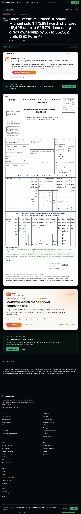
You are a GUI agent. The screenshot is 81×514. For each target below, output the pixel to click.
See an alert (28, 325)
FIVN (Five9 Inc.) (42, 373)
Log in (23, 349)
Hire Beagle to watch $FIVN (23, 72)
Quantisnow (25, 14)
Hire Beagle (13, 325)
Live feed (10, 9)
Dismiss (65, 508)
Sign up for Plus (68, 86)
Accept (74, 508)
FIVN (10, 47)
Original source (9, 361)
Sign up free (12, 349)
